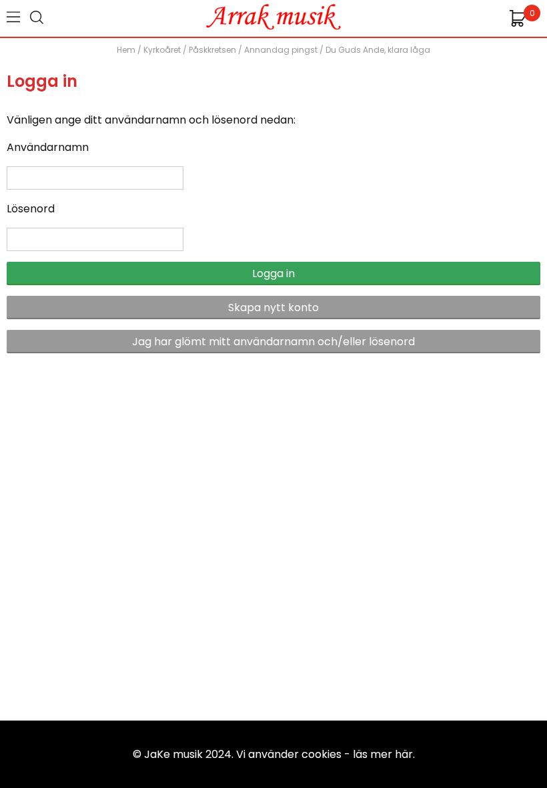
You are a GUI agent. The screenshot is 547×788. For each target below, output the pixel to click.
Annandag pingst (281, 49)
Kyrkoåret (162, 49)
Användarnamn (48, 147)
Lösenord (31, 208)
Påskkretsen (212, 49)
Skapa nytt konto (273, 307)
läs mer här (383, 754)
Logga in (273, 273)
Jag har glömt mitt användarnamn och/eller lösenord (273, 341)
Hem (126, 49)
